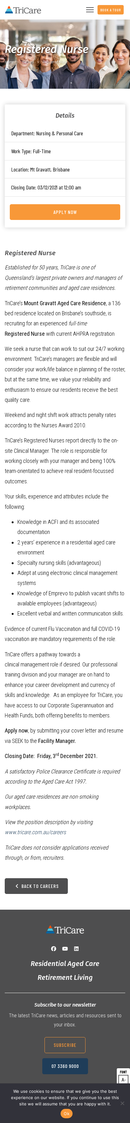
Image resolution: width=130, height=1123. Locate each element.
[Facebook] (53, 949)
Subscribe (65, 1045)
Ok (66, 1113)
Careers (27, 62)
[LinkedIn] (76, 949)
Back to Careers (39, 886)
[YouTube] (65, 949)
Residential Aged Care (65, 963)
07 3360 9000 (65, 1066)
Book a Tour (110, 10)
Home (9, 62)
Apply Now (65, 212)
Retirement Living (65, 977)
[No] (122, 1103)
